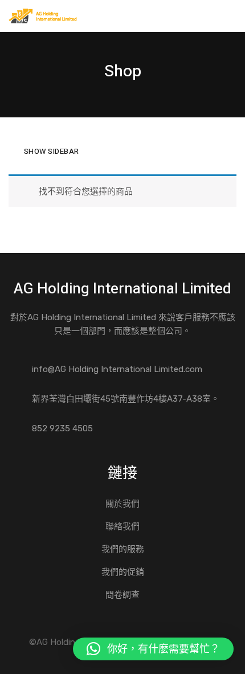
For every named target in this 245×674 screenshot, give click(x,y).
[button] (153, 649)
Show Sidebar (51, 151)
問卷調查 (122, 595)
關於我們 (122, 504)
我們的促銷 (122, 572)
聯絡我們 (122, 526)
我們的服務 (122, 549)
